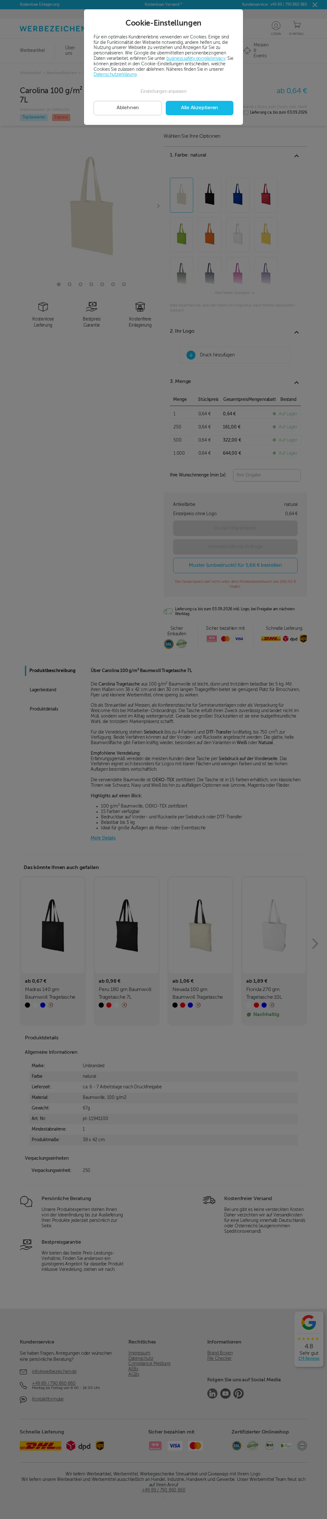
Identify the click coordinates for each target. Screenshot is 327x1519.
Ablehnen (128, 107)
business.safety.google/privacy (195, 58)
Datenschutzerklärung (115, 74)
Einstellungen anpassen (163, 91)
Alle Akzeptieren (199, 107)
